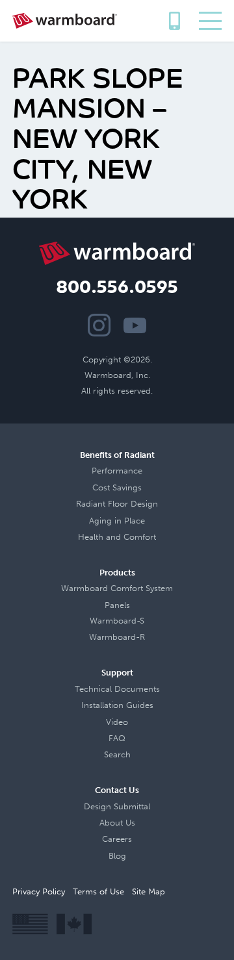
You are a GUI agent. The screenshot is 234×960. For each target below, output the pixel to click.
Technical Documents (117, 688)
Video (117, 721)
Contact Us (117, 790)
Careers (117, 838)
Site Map (148, 891)
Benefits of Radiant (117, 455)
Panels (117, 605)
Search (117, 754)
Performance (117, 470)
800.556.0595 (174, 17)
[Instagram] (99, 325)
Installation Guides (117, 705)
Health (90, 536)
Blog (117, 855)
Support (117, 672)
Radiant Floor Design (117, 503)
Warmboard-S (117, 620)
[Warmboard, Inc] (64, 21)
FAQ (117, 738)
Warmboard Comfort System (117, 588)
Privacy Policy (38, 891)
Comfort (140, 536)
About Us (117, 822)
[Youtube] (135, 325)
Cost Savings (117, 487)
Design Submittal (117, 806)
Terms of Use (98, 891)
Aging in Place (117, 520)
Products (117, 572)
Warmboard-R (117, 636)
